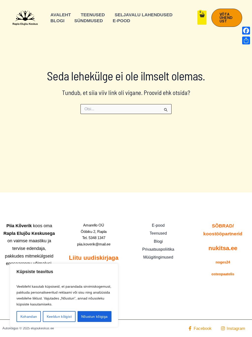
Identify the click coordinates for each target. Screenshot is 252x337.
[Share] (246, 40)
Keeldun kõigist (59, 316)
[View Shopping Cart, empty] (201, 18)
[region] (64, 295)
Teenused (158, 233)
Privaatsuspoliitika (158, 249)
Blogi (158, 241)
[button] (226, 18)
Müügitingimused (158, 257)
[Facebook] (246, 31)
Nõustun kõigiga (94, 316)
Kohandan (28, 316)
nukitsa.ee (222, 248)
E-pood (158, 225)
